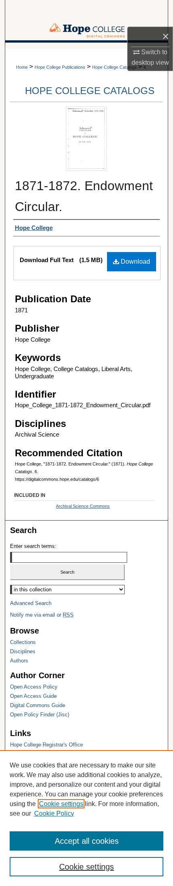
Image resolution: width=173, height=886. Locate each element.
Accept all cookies (87, 841)
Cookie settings (61, 803)
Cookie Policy (54, 813)
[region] (86, 818)
